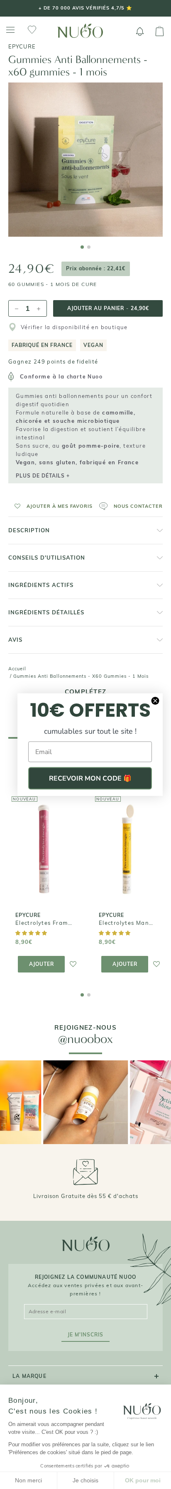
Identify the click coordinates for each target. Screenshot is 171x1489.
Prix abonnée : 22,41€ (95, 268)
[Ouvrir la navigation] (10, 30)
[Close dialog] (155, 701)
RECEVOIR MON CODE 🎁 (90, 778)
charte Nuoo (85, 376)
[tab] (82, 247)
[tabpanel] (85, 159)
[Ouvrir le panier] (159, 31)
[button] (50, 506)
